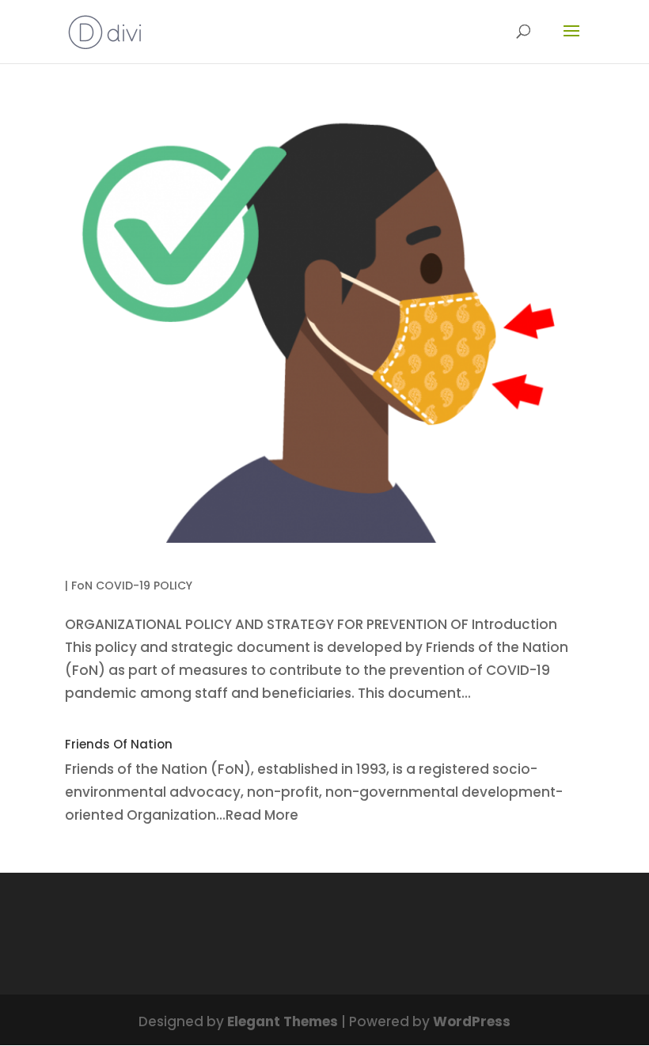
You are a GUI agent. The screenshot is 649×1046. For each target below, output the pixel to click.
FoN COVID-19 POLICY (131, 585)
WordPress (471, 1021)
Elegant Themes (282, 1021)
